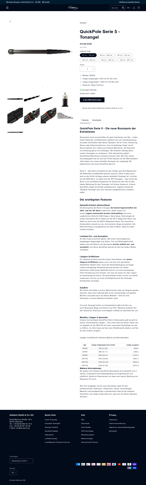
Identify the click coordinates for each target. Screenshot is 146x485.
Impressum (113, 420)
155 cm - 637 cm (126, 60)
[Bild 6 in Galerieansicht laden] (32, 115)
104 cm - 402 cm (88, 60)
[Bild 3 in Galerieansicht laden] (48, 99)
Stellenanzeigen (87, 438)
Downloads (96, 120)
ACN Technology (87, 431)
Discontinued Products (89, 442)
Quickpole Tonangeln (52, 423)
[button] (7, 7)
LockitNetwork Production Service (57, 442)
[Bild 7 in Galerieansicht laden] (48, 115)
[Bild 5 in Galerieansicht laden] (15, 115)
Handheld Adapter (51, 431)
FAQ (82, 420)
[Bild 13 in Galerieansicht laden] (15, 132)
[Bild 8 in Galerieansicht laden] (65, 115)
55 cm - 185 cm (88, 55)
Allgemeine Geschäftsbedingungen (122, 427)
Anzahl (82, 65)
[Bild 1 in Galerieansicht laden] (15, 99)
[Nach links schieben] (37, 87)
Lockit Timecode (51, 420)
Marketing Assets (87, 435)
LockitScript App (51, 438)
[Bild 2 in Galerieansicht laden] (32, 99)
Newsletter (113, 431)
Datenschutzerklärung (117, 423)
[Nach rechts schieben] (42, 87)
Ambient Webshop (16, 480)
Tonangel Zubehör (51, 427)
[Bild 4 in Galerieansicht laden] (65, 99)
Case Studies (86, 427)
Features (85, 120)
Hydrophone (49, 435)
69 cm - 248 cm (106, 55)
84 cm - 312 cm (124, 55)
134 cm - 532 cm (107, 60)
